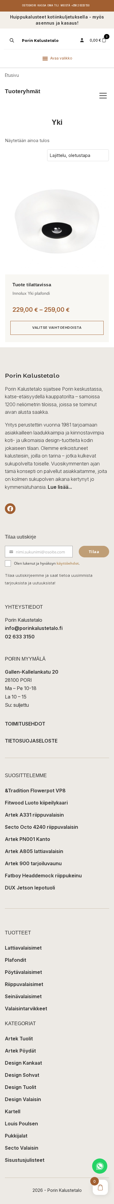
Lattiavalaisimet (23, 948)
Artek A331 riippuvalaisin (34, 815)
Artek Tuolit (19, 1039)
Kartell (12, 1111)
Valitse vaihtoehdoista (56, 327)
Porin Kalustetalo (40, 40)
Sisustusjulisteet (24, 1160)
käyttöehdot (68, 563)
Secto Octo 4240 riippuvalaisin (41, 827)
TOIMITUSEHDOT (25, 724)
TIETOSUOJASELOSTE (31, 741)
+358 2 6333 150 (80, 5)
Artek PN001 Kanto (27, 839)
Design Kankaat (23, 1063)
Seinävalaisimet (23, 996)
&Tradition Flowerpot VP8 (35, 790)
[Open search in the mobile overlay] (11, 40)
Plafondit (15, 960)
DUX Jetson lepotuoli (30, 888)
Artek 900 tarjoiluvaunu (33, 863)
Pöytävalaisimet (23, 972)
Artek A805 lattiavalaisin (34, 851)
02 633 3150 (20, 637)
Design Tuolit (20, 1087)
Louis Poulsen (21, 1124)
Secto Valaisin (21, 1148)
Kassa (41, 5)
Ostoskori (29, 5)
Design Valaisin (23, 1099)
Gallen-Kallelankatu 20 (31, 672)
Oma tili (53, 5)
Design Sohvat (22, 1075)
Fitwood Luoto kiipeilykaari (36, 803)
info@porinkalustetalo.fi (34, 628)
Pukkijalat (16, 1136)
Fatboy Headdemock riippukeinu (43, 875)
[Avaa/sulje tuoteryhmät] (103, 95)
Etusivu (12, 75)
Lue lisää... (60, 487)
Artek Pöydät (20, 1051)
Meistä (65, 5)
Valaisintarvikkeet (26, 1008)
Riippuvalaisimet (24, 984)
